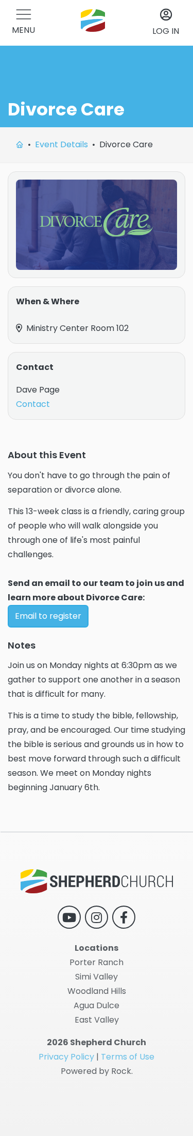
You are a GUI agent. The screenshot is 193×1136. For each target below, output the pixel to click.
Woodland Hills (96, 991)
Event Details (61, 144)
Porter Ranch (96, 962)
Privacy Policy (66, 1057)
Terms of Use (127, 1057)
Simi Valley (96, 977)
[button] (23, 23)
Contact (33, 404)
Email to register (48, 616)
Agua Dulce (96, 1005)
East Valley (97, 1020)
